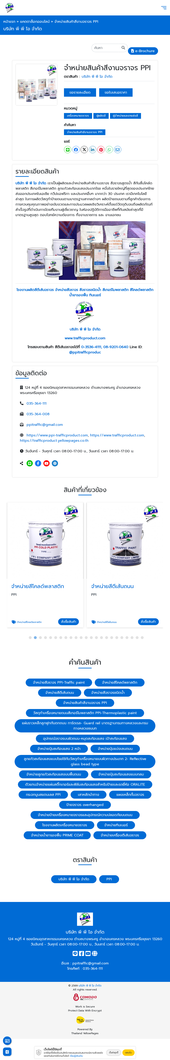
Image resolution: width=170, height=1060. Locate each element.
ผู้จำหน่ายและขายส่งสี (125, 115)
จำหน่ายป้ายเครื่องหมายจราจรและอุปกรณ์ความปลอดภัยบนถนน (85, 815)
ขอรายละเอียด (80, 92)
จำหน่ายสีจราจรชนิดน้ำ (108, 692)
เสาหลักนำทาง (88, 794)
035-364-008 (38, 414)
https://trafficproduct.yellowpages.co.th (54, 440)
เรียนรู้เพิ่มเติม (76, 1056)
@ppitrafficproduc (85, 352)
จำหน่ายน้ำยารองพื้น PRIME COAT (57, 835)
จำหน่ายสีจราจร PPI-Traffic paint (59, 682)
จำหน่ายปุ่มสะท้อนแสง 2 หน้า (59, 748)
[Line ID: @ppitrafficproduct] (29, 463)
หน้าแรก (9, 21)
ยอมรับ (128, 1052)
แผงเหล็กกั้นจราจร (130, 794)
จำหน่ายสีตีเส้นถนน (59, 692)
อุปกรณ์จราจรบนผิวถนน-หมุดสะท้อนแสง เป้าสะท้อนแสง (85, 738)
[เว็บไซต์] (54, 463)
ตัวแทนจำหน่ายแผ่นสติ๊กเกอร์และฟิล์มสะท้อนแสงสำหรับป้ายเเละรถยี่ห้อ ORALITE (85, 784)
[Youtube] (46, 463)
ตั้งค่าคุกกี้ (113, 1052)
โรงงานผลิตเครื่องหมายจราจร (64, 825)
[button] (30, 637)
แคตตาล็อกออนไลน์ (35, 21)
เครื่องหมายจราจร (78, 115)
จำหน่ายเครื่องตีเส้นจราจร (120, 835)
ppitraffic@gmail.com (45, 424)
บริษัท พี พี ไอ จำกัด (97, 76)
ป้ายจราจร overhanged (85, 804)
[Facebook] (38, 463)
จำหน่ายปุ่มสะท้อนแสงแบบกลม (121, 774)
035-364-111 (36, 403)
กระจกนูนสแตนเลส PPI (43, 794)
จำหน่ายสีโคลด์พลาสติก (119, 682)
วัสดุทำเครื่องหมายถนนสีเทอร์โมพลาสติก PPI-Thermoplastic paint (85, 713)
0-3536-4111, (91, 347)
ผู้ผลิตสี (101, 115)
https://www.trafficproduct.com (117, 435)
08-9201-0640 (115, 347)
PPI (109, 879)
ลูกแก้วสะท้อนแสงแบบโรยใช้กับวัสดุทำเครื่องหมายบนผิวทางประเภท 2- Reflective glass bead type (85, 761)
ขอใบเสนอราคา (116, 92)
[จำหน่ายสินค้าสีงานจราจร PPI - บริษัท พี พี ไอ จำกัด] (36, 84)
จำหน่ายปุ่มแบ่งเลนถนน (115, 748)
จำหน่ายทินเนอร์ (116, 825)
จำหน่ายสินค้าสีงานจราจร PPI (84, 132)
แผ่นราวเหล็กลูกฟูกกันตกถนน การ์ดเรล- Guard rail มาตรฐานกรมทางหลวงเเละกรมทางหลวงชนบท (85, 725)
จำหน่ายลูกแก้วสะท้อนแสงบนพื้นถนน (53, 774)
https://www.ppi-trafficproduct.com (57, 435)
